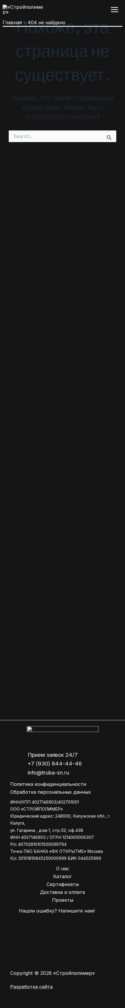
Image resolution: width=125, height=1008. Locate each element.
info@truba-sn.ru (48, 772)
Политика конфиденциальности (48, 784)
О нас (62, 868)
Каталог (62, 876)
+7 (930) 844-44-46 (55, 763)
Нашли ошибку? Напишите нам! (57, 911)
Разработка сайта (31, 987)
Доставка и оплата (62, 892)
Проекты (62, 900)
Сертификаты (63, 884)
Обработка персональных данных (50, 792)
